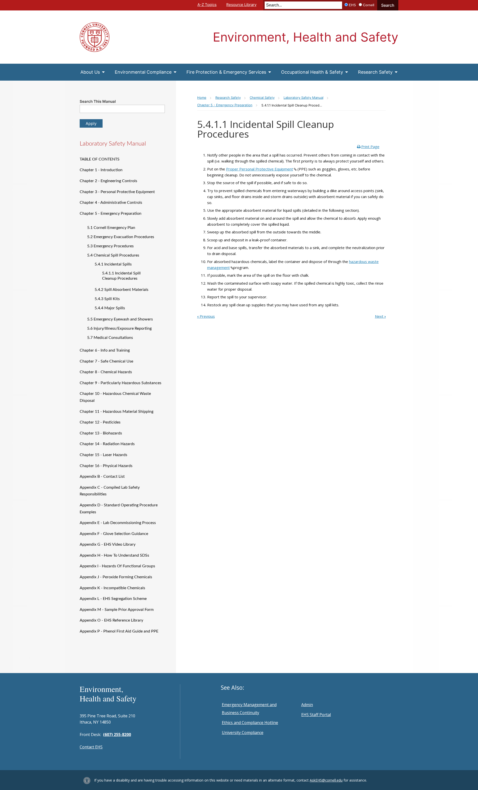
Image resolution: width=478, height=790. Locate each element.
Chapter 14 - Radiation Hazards (107, 444)
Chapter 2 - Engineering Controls (108, 181)
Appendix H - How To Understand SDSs (114, 555)
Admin (307, 704)
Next (380, 316)
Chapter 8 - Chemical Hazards (106, 372)
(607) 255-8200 (117, 734)
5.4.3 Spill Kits (107, 299)
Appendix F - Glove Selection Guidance (114, 534)
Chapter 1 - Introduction (101, 170)
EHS (352, 5)
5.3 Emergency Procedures (110, 246)
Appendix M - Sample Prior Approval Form (117, 610)
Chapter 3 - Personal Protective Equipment (117, 192)
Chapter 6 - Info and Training (105, 350)
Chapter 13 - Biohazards (101, 433)
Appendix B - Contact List (102, 476)
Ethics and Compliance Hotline (250, 722)
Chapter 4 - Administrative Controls (111, 203)
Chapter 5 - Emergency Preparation (110, 213)
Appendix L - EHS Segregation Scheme (113, 599)
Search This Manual (98, 101)
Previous (206, 316)
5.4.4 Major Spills (110, 308)
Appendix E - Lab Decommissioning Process (118, 523)
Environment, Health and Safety (305, 37)
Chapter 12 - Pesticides (100, 422)
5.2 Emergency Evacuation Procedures (120, 237)
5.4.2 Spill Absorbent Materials (121, 290)
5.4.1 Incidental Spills (113, 264)
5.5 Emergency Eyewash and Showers (120, 319)
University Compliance (242, 732)
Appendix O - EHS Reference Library (111, 620)
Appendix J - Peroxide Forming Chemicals (116, 577)
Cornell (368, 5)
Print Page (370, 146)
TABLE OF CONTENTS (100, 159)
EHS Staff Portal (316, 714)
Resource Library (241, 4)
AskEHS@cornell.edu (326, 780)
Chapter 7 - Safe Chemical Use (106, 361)
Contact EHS (91, 747)
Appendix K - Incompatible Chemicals (112, 588)
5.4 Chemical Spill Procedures (113, 255)
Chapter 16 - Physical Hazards (106, 466)
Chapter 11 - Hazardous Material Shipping (116, 412)
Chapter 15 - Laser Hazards (103, 455)
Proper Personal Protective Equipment (259, 168)
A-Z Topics (207, 4)
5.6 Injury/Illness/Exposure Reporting (119, 328)
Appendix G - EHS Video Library (107, 544)
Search (387, 5)
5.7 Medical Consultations (110, 338)
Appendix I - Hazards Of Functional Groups (117, 566)
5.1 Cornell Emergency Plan (111, 228)
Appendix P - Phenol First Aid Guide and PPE (119, 631)
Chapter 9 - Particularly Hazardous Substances (120, 383)
